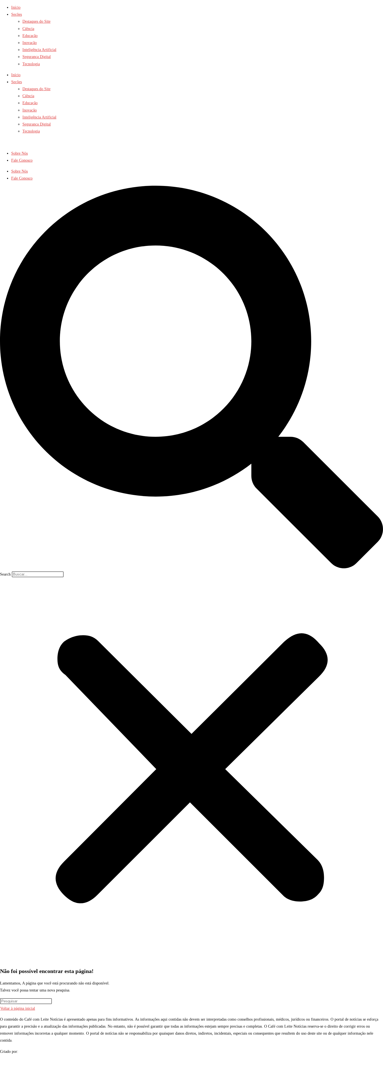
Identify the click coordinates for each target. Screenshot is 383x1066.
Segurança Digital (36, 57)
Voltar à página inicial (17, 1008)
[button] (191, 378)
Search (5, 574)
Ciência (28, 29)
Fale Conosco (22, 160)
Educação (30, 36)
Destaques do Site (36, 21)
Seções (16, 14)
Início (15, 7)
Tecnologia (31, 64)
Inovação (29, 43)
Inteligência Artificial (39, 50)
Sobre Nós (19, 153)
